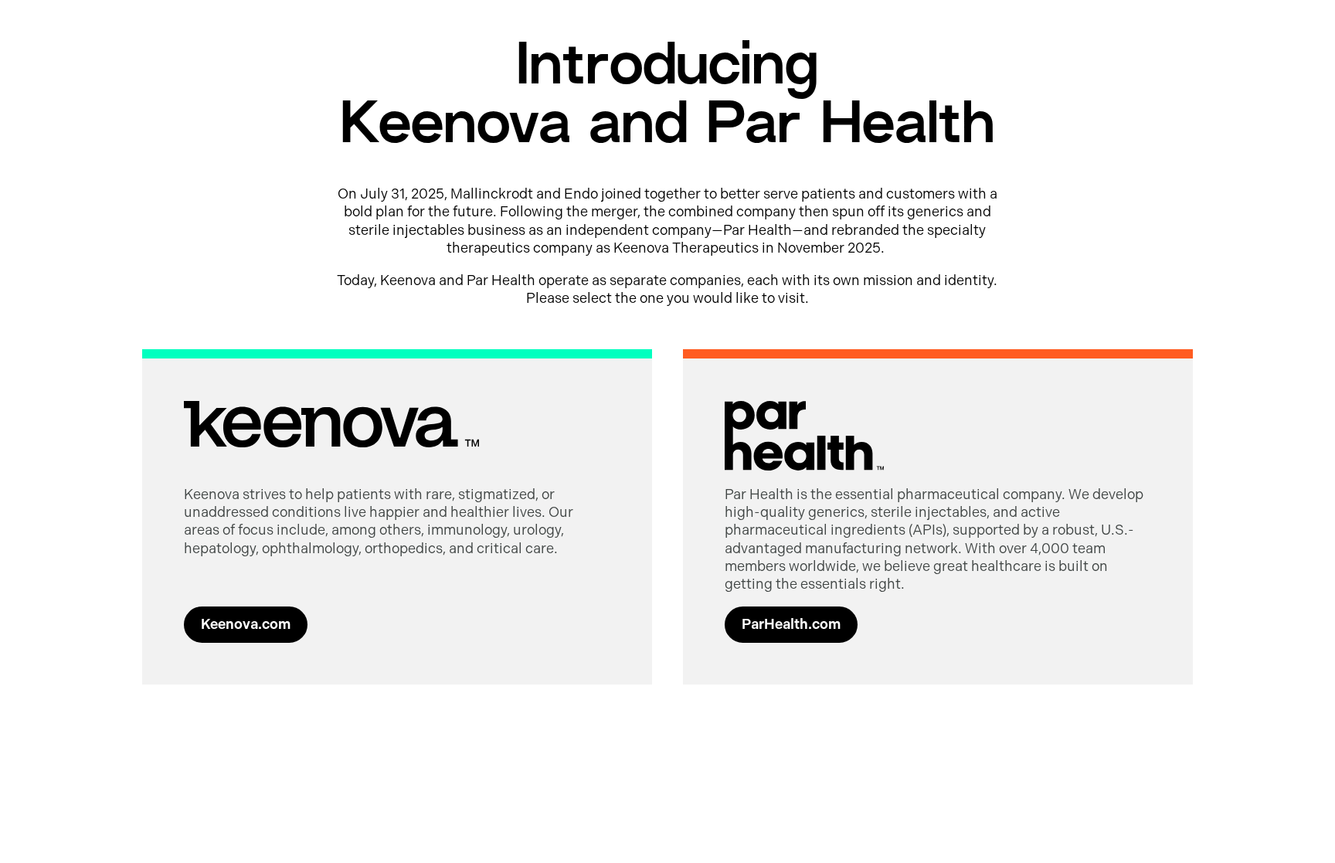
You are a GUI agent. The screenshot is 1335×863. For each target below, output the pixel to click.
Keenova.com (245, 624)
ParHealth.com (791, 624)
